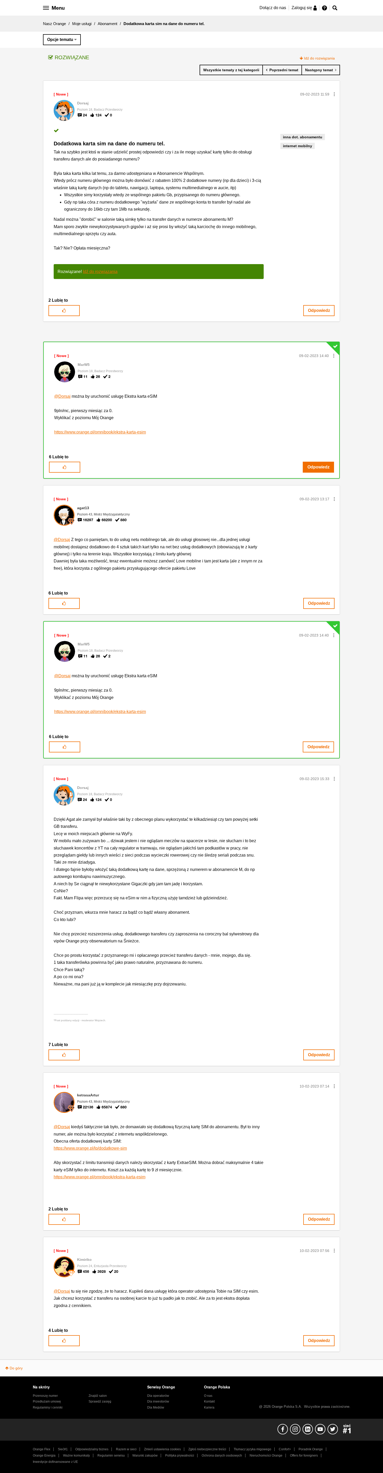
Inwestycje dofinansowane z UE (55, 1462)
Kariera (209, 1407)
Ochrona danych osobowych (222, 1455)
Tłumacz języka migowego (252, 1449)
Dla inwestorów (158, 1401)
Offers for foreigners (304, 1455)
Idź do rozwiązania (319, 58)
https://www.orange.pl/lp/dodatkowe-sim (90, 1148)
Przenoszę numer (45, 1396)
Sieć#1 (63, 1449)
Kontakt (209, 1401)
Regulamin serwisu (111, 1455)
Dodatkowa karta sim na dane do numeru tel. (109, 143)
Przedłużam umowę (47, 1401)
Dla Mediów (155, 1407)
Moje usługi (81, 23)
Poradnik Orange (311, 1449)
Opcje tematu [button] (60, 39)
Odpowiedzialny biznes (91, 1449)
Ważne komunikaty (76, 1455)
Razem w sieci (126, 1449)
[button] (334, 94)
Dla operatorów (158, 1396)
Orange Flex (41, 1449)
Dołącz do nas (273, 7)
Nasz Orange (54, 23)
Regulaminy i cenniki (48, 1407)
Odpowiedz (319, 310)
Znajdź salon (98, 1396)
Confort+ (285, 1449)
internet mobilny (297, 146)
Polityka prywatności (179, 1455)
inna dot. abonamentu (302, 137)
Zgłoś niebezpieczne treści (207, 1449)
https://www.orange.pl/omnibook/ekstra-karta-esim (100, 432)
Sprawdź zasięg (100, 1401)
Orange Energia (44, 1455)
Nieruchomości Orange (266, 1455)
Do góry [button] (16, 1368)
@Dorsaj (62, 396)
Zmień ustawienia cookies (162, 1449)
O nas (208, 1396)
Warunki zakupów (145, 1455)
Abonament (107, 23)
